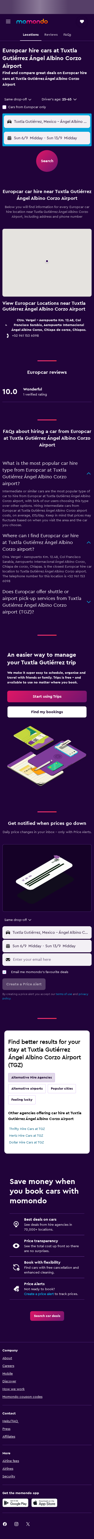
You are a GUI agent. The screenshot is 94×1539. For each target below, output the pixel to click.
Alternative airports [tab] (27, 1088)
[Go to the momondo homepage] (32, 21)
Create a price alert (39, 1294)
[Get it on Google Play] (15, 1502)
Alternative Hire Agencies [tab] (31, 1077)
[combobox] (18, 99)
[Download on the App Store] (44, 1502)
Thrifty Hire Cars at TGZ (27, 1129)
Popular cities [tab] (62, 1088)
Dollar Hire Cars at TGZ (26, 1142)
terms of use (64, 994)
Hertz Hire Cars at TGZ (26, 1135)
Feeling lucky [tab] (22, 1099)
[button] (8, 21)
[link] (47, 696)
